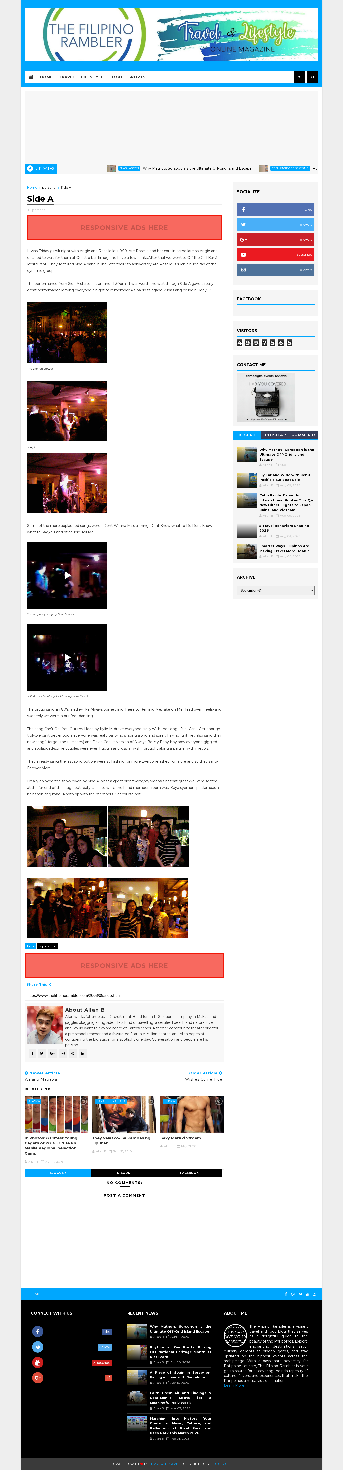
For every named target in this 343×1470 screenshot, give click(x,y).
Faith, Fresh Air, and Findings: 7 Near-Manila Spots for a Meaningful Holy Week (180, 1398)
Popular (276, 435)
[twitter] (301, 1294)
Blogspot (220, 1464)
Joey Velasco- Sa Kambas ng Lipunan (121, 1140)
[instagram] (314, 1294)
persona (49, 187)
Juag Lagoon (96, 168)
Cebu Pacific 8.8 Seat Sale (257, 168)
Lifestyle (92, 77)
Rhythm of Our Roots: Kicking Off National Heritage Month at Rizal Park (180, 1352)
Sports (137, 77)
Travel (67, 77)
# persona (47, 946)
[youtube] (307, 1294)
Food (115, 77)
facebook (189, 1173)
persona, (39, 210)
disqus (123, 1173)
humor (170, 1101)
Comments (304, 435)
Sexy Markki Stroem (180, 1138)
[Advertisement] (171, 126)
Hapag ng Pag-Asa (110, 1101)
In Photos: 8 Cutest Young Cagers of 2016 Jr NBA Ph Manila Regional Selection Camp (51, 1146)
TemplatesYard (164, 1464)
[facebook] (286, 1294)
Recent (247, 435)
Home (46, 77)
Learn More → (236, 1385)
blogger (57, 1173)
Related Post (39, 1088)
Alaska (34, 1101)
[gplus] (293, 1294)
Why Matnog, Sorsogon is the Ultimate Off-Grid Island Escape (164, 168)
